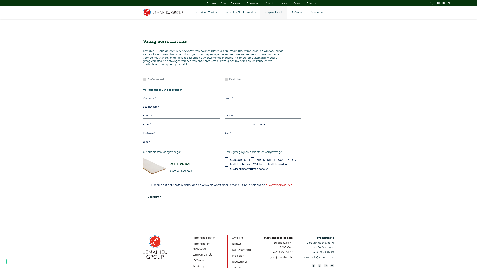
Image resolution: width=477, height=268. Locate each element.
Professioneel (156, 79)
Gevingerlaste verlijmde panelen (249, 168)
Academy (317, 12)
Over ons (211, 3)
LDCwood (296, 12)
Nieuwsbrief (239, 261)
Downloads (312, 3)
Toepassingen (253, 3)
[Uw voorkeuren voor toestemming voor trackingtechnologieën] (6, 261)
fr (443, 3)
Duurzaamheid (241, 249)
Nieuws (284, 3)
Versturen (154, 196)
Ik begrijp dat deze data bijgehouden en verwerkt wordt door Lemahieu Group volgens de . (221, 185)
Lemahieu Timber (206, 12)
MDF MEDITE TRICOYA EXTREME (277, 159)
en (448, 3)
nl (438, 3)
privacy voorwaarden (279, 185)
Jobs (223, 3)
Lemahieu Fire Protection (240, 12)
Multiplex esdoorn (278, 164)
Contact (297, 3)
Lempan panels (202, 254)
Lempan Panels (273, 12)
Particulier (235, 79)
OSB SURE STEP (240, 159)
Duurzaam (236, 3)
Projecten (270, 3)
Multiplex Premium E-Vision (246, 164)
